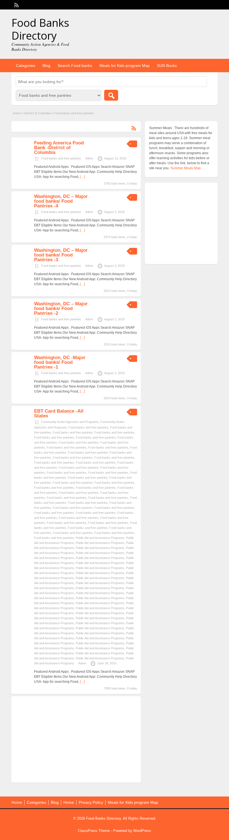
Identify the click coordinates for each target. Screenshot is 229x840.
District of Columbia (37, 113)
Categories (25, 65)
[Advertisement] (76, 739)
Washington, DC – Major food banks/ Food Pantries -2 (61, 308)
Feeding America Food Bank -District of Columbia (59, 147)
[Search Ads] (111, 95)
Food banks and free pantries (61, 158)
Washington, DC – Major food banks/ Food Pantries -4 (61, 201)
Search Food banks (75, 65)
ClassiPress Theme (94, 831)
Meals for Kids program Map (124, 65)
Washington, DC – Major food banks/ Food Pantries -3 (61, 255)
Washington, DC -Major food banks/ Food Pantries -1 (59, 362)
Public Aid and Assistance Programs (100, 537)
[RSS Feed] (16, 4)
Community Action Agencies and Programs (70, 421)
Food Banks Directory (40, 29)
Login (210, 5)
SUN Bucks (167, 65)
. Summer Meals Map (185, 168)
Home (17, 113)
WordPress (142, 831)
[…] (82, 177)
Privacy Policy (91, 802)
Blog (46, 65)
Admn (89, 158)
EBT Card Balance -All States (59, 413)
